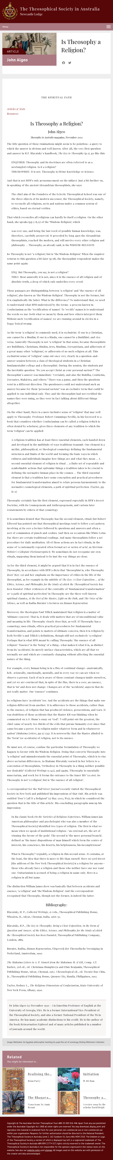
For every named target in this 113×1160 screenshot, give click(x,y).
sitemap (48, 1150)
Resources (12, 113)
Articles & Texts (16, 108)
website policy (33, 1150)
